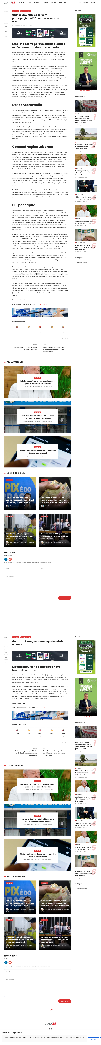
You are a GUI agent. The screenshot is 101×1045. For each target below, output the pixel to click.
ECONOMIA (22, 2)
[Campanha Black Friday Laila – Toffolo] (86, 30)
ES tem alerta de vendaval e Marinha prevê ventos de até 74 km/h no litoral (85, 147)
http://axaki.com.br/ (42, 304)
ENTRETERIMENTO (64, 2)
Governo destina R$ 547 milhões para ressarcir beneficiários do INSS (38, 417)
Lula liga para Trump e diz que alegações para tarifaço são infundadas (37, 382)
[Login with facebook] (6, 561)
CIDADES (45, 2)
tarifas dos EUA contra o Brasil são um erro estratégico (85, 222)
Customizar (94, 1039)
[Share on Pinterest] (6, 32)
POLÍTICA (53, 2)
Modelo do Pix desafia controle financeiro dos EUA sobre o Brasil (38, 452)
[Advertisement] (50, 617)
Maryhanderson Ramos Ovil (32, 386)
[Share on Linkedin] (6, 37)
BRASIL (78, 218)
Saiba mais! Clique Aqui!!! (86, 90)
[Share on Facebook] (6, 22)
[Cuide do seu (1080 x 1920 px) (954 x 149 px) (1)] (40, 312)
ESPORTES (37, 2)
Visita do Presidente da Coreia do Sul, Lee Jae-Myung (85, 198)
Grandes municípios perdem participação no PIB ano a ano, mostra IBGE (54, 753)
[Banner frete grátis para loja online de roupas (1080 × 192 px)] (40, 33)
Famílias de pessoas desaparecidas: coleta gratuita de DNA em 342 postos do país (83, 120)
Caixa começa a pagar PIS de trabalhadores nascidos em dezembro (26, 753)
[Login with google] (10, 561)
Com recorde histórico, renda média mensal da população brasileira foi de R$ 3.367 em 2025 (55, 500)
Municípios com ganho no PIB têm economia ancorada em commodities (53, 350)
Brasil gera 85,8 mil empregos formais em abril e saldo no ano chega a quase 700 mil (19, 536)
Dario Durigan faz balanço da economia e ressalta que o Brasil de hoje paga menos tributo (20, 500)
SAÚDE (30, 2)
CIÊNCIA (78, 113)
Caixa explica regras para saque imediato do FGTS (25, 349)
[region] (50, 1037)
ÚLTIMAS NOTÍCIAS (26, 11)
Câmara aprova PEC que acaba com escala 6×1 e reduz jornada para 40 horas (54, 536)
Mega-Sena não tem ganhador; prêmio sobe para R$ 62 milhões (85, 247)
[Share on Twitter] (6, 27)
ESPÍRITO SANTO (80, 194)
